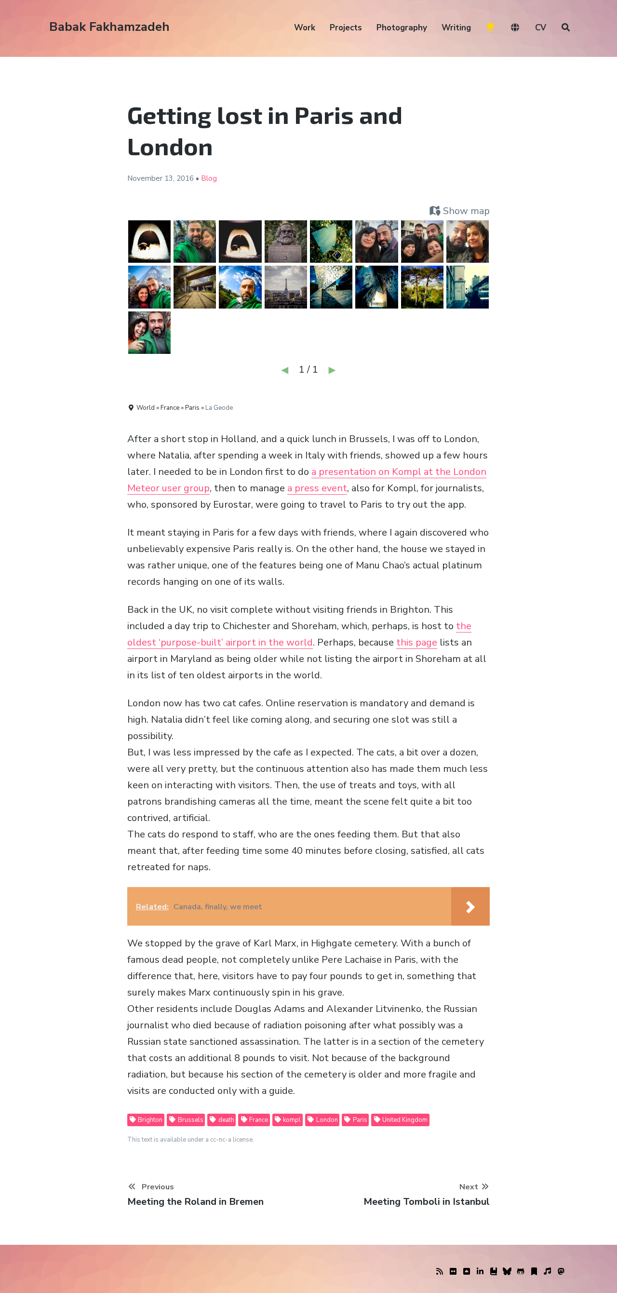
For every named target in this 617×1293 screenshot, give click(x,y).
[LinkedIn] (480, 1271)
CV (540, 27)
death (225, 1120)
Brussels (189, 1120)
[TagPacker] (534, 1271)
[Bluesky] (507, 1271)
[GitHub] (520, 1271)
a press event (317, 488)
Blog (209, 178)
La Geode (219, 408)
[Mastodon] (561, 1271)
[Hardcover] (493, 1271)
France (258, 1120)
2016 (185, 178)
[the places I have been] (466, 1271)
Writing (456, 27)
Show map (465, 210)
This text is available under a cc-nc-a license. (190, 1139)
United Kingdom (404, 1120)
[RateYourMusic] (547, 1271)
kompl (291, 1120)
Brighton (149, 1120)
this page (416, 642)
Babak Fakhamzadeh (109, 26)
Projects (346, 27)
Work (304, 27)
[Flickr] (453, 1271)
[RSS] (439, 1271)
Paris (359, 1120)
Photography (401, 27)
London (326, 1120)
